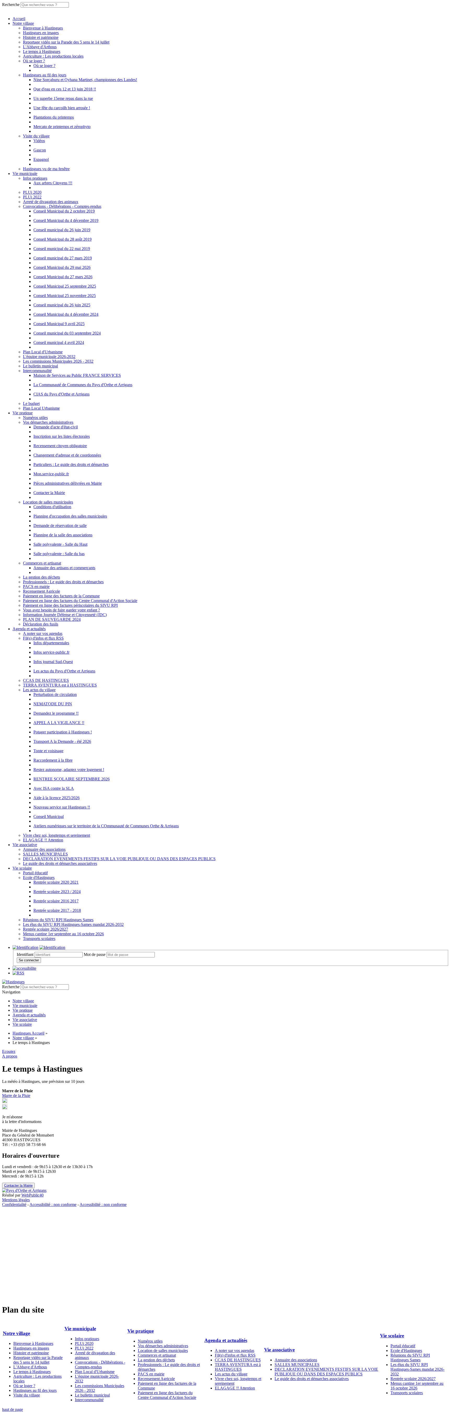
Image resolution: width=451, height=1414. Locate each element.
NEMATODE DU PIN (52, 704)
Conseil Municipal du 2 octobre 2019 (64, 211)
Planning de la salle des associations (62, 535)
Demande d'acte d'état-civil (55, 427)
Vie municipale (25, 173)
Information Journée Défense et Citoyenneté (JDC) (65, 614)
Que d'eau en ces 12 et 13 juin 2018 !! (64, 89)
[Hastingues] (13, 982)
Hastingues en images (41, 33)
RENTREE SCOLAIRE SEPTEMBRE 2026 (71, 779)
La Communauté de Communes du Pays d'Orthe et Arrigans (82, 385)
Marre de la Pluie (16, 1095)
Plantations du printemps (53, 117)
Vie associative (25, 844)
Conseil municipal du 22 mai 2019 (61, 248)
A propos (9, 1056)
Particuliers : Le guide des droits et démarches (71, 464)
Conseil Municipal (48, 816)
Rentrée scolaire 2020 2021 (56, 882)
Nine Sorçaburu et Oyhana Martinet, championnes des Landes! (85, 79)
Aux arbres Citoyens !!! (52, 183)
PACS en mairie (36, 586)
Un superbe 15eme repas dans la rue (63, 98)
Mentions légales (16, 1200)
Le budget (31, 403)
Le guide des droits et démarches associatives (60, 863)
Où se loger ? (34, 61)
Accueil (19, 18)
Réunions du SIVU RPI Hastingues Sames (58, 920)
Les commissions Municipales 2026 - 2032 (58, 361)
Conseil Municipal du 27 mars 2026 (62, 277)
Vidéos (39, 140)
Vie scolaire (22, 868)
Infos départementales (51, 643)
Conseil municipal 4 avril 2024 (58, 342)
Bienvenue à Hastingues (43, 28)
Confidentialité (14, 1204)
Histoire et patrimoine (40, 37)
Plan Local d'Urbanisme (43, 352)
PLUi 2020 (32, 192)
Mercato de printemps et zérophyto (62, 126)
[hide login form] (52, 947)
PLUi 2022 (32, 197)
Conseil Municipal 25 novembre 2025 (64, 295)
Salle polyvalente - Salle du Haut (60, 544)
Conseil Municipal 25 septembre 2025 (64, 286)
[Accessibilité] (24, 968)
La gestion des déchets (41, 577)
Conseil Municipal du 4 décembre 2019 (65, 220)
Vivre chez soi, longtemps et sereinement (56, 835)
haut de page (12, 1409)
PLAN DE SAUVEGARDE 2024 (52, 619)
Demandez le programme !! (56, 713)
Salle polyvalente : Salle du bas (59, 553)
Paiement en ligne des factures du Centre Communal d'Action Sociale (80, 600)
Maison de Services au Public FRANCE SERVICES (77, 375)
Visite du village (36, 136)
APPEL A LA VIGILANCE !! (58, 722)
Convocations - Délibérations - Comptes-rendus (62, 206)
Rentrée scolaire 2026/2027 (45, 929)
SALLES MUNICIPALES (45, 854)
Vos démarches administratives (48, 422)
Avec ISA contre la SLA (53, 788)
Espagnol (41, 159)
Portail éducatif (35, 873)
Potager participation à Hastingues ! (62, 732)
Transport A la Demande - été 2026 (62, 741)
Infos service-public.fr (51, 652)
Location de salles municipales (48, 502)
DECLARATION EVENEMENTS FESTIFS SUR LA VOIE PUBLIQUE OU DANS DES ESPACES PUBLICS (119, 859)
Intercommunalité (37, 370)
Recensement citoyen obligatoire (60, 446)
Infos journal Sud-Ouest (53, 661)
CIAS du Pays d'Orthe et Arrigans (61, 394)
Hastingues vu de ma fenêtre (46, 169)
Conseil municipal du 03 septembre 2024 (67, 333)
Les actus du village (39, 690)
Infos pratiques (35, 178)
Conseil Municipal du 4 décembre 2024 (65, 314)
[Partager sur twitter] (4, 1102)
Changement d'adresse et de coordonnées (67, 455)
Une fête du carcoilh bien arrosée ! (61, 108)
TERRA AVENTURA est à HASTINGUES (60, 685)
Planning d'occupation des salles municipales (70, 516)
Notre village (23, 23)
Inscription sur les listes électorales (61, 436)
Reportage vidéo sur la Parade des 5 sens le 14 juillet (66, 42)
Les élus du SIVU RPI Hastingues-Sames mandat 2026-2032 (73, 924)
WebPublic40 (32, 1195)
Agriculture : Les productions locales (53, 56)
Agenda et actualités (29, 629)
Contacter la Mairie (49, 492)
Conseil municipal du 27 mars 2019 (62, 258)
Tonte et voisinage (48, 751)
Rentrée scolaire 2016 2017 (56, 901)
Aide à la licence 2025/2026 (56, 798)
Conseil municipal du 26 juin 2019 (61, 230)
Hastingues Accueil (28, 1033)
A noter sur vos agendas (42, 633)
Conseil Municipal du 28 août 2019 (62, 239)
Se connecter (29, 960)
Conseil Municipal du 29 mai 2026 (62, 267)
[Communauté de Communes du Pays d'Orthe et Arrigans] (24, 1190)
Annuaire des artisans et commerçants (64, 568)
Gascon (39, 150)
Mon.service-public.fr (51, 474)
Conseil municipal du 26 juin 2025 (61, 305)
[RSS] (18, 973)
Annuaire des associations (44, 849)
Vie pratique (23, 413)
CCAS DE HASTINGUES (46, 680)
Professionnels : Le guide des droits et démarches (63, 582)
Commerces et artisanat (42, 563)
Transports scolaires (39, 938)
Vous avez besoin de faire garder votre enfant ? (61, 610)
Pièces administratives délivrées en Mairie (67, 483)
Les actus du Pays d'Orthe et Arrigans (64, 671)
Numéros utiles (35, 417)
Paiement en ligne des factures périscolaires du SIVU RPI (70, 605)
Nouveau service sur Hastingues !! (61, 807)
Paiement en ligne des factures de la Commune (61, 596)
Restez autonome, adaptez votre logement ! (68, 769)
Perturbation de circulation (55, 694)
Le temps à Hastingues (41, 51)
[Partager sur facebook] (4, 1108)
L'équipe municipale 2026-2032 (49, 356)
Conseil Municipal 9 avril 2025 (59, 323)
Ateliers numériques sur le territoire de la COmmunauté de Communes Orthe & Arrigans (106, 826)
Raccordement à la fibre (53, 760)
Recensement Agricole (41, 591)
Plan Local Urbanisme (41, 408)
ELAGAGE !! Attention (43, 840)
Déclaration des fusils (40, 624)
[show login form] (25, 947)
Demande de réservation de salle (60, 525)
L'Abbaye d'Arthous (40, 47)
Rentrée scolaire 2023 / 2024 (57, 891)
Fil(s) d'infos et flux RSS (43, 638)
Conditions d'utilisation (52, 507)
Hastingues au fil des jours (44, 75)
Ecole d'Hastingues (39, 877)
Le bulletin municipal (40, 366)
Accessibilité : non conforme (52, 1204)
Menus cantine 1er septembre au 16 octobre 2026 (63, 934)
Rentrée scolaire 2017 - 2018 (57, 910)
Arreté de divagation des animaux (50, 201)
